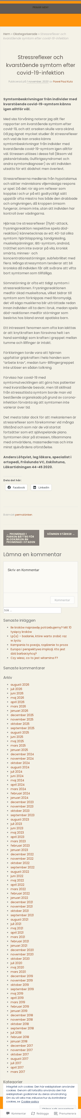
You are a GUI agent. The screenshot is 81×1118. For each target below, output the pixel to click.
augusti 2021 (19, 919)
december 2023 (22, 802)
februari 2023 (20, 846)
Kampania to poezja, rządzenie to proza (39, 645)
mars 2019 (18, 1002)
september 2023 (22, 815)
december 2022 (22, 854)
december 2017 (22, 1046)
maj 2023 (17, 832)
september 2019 (22, 989)
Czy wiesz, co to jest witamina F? (35, 658)
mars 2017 (18, 1072)
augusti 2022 (20, 872)
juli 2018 (16, 1033)
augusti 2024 (20, 767)
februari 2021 (20, 941)
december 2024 (22, 754)
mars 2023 (18, 841)
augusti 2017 (19, 1059)
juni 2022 (17, 876)
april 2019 (17, 998)
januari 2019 (19, 1011)
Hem (6, 34)
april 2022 (17, 885)
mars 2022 (18, 889)
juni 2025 (17, 737)
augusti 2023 (20, 819)
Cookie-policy (30, 1101)
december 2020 (22, 950)
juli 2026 (16, 689)
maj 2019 (17, 993)
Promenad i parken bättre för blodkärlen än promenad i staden (20, 538)
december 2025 (22, 715)
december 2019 (22, 976)
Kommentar (62, 600)
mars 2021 (18, 937)
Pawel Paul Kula (63, 81)
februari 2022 (20, 893)
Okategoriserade (25, 34)
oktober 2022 (20, 863)
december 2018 (22, 1015)
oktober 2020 (20, 959)
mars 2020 (18, 972)
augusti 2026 (20, 685)
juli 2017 (16, 1063)
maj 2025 (17, 741)
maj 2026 (17, 698)
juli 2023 (16, 824)
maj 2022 (17, 880)
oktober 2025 (20, 724)
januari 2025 (19, 750)
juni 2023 (17, 828)
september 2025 (22, 728)
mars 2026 (18, 706)
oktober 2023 (20, 811)
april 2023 (17, 837)
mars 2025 (18, 745)
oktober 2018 (20, 1024)
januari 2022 (19, 898)
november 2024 (22, 759)
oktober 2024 (20, 763)
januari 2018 (19, 1041)
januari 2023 (19, 850)
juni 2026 (17, 693)
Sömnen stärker (61, 534)
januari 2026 (19, 711)
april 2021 (17, 933)
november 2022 (22, 859)
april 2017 (17, 1067)
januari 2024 (19, 798)
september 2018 (22, 1028)
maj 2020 (17, 967)
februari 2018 (20, 1037)
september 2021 (22, 915)
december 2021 (22, 902)
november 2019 (22, 980)
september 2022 (22, 867)
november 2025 (22, 719)
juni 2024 (17, 776)
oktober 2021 (20, 911)
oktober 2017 (20, 1054)
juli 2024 (16, 772)
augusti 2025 (20, 732)
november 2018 (22, 1020)
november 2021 (22, 906)
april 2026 (18, 702)
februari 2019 (20, 1006)
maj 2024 (17, 780)
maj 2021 (17, 928)
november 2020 (22, 954)
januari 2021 (19, 946)
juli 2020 (16, 963)
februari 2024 (20, 793)
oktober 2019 (20, 985)
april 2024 (18, 785)
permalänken (23, 514)
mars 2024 (18, 789)
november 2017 (22, 1050)
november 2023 (22, 806)
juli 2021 (16, 924)
